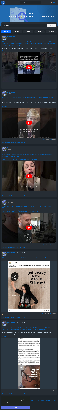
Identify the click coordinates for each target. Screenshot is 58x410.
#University (5, 329)
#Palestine (5, 42)
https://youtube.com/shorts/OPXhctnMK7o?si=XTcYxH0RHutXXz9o (21, 159)
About (33, 400)
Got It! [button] (15, 407)
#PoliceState (19, 43)
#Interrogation (42, 154)
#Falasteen (18, 42)
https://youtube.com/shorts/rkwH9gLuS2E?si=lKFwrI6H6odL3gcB (20, 211)
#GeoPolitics (30, 42)
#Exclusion (20, 154)
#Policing (4, 45)
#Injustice (30, 327)
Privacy (42, 400)
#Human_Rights (15, 156)
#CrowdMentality (46, 258)
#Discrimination (17, 45)
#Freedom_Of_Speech (8, 43)
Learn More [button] (7, 402)
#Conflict (24, 97)
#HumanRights (6, 156)
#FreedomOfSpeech (49, 42)
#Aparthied (26, 154)
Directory (54, 402)
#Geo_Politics (38, 42)
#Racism (43, 329)
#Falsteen (11, 42)
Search (52, 25)
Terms (37, 400)
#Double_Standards (25, 329)
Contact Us (48, 400)
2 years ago (10, 202)
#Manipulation (42, 43)
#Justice (24, 327)
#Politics (24, 42)
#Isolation (13, 154)
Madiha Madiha (11, 36)
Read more (5, 51)
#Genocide (30, 97)
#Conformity (31, 258)
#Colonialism (6, 99)
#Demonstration (51, 43)
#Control (35, 43)
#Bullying (10, 45)
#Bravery (37, 258)
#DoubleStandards (14, 329)
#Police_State (28, 43)
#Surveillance (33, 154)
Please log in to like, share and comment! (13, 87)
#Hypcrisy (47, 327)
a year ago (9, 38)
